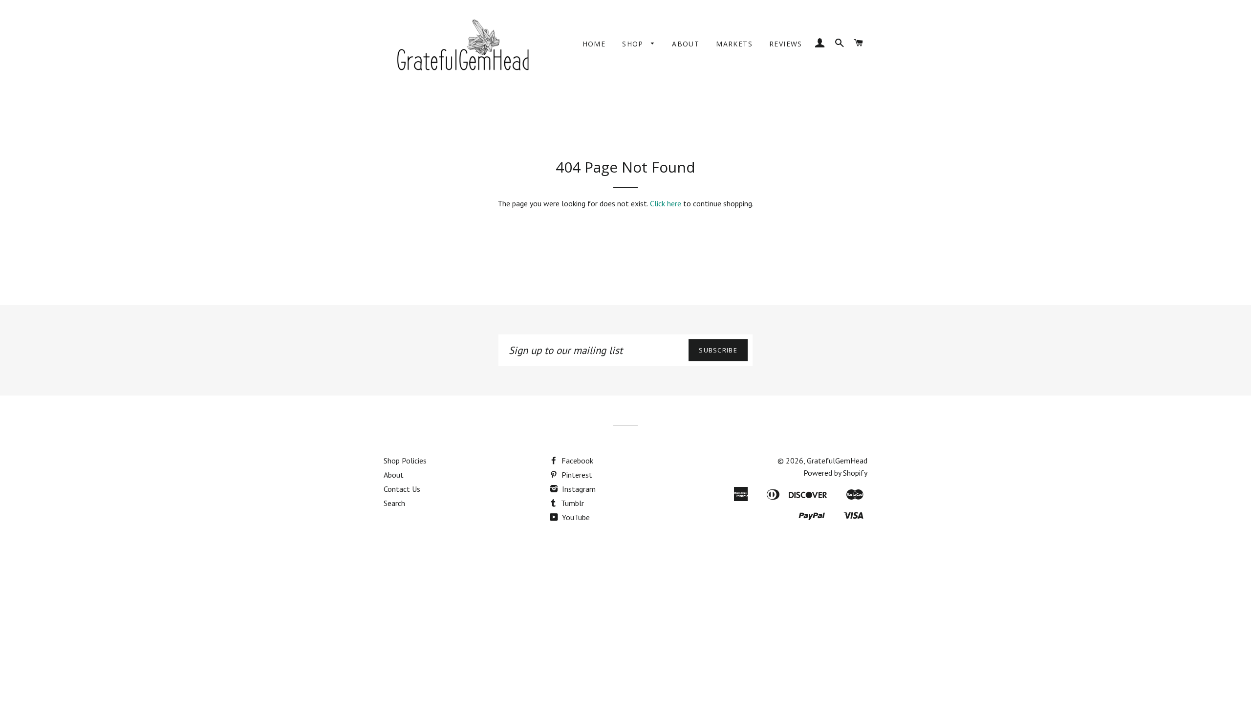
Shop (634, 43)
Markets (734, 43)
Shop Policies (405, 460)
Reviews (785, 43)
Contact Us (402, 489)
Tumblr (571, 503)
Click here (665, 203)
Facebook (576, 460)
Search (394, 503)
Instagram (578, 489)
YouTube (575, 517)
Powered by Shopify (835, 473)
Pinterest (576, 475)
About (685, 43)
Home (594, 43)
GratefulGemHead (837, 460)
